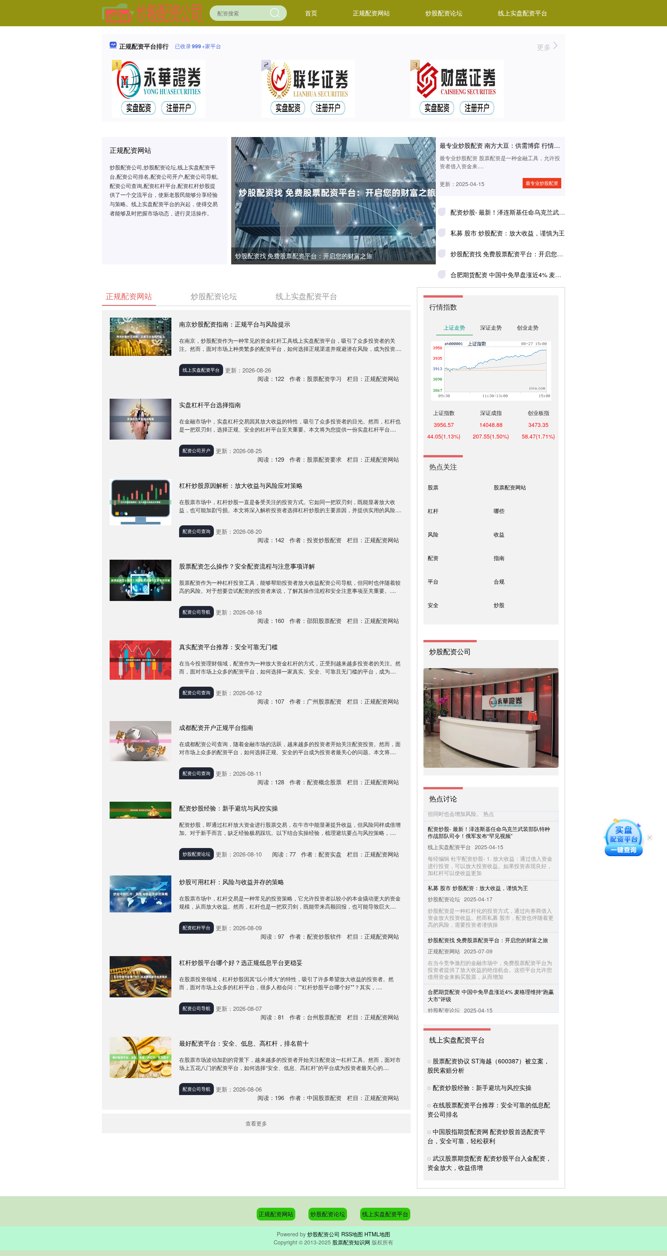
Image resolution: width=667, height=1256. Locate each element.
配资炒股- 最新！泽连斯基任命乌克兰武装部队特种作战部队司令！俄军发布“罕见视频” (489, 819)
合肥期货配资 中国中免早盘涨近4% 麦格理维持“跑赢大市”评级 (535, 274)
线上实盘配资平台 (522, 12)
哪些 (499, 511)
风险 (433, 534)
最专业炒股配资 (542, 182)
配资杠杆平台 (196, 927)
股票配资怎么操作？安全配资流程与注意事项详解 (247, 566)
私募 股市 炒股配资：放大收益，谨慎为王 (507, 233)
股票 (433, 487)
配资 (433, 558)
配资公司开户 (196, 450)
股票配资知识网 (351, 1242)
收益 (499, 534)
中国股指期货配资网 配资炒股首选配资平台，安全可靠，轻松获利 (486, 1136)
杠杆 (433, 511)
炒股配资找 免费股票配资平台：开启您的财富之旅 (303, 255)
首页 (311, 12)
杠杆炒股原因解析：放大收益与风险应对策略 (241, 485)
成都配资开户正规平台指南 (216, 727)
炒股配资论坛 (443, 12)
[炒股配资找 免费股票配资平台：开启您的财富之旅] (333, 192)
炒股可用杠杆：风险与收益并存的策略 (231, 881)
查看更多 (256, 1123)
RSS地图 (352, 1234)
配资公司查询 (196, 531)
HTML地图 (377, 1234)
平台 (433, 581)
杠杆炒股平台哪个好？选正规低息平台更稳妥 (241, 962)
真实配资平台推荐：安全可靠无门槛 (228, 646)
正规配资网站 (371, 12)
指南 (499, 558)
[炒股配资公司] (151, 12)
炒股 (499, 605)
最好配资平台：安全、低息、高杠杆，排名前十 (244, 1043)
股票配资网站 (510, 487)
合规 (499, 581)
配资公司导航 (196, 611)
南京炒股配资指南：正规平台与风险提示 (234, 324)
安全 (433, 605)
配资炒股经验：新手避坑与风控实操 (228, 808)
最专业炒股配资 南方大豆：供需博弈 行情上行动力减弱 (515, 145)
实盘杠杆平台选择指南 (210, 404)
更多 (545, 47)
